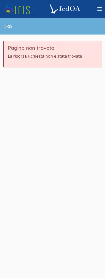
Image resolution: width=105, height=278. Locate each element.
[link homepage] (18, 9)
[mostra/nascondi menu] (99, 9)
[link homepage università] (66, 9)
